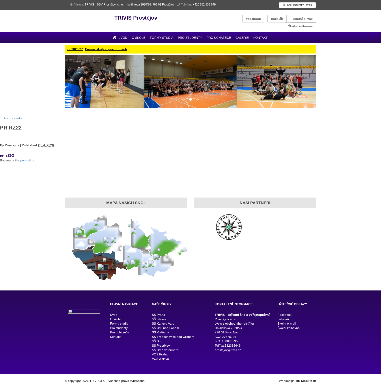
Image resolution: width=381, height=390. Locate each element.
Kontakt (260, 37)
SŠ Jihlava (159, 329)
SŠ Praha (158, 324)
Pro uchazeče (219, 37)
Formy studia (161, 37)
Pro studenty (190, 37)
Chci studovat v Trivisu (299, 5)
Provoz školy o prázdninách (83, 49)
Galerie (242, 37)
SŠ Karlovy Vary (163, 333)
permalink (27, 170)
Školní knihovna (300, 26)
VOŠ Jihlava (160, 368)
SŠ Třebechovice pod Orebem (173, 346)
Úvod (122, 37)
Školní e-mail (303, 18)
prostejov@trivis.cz (228, 360)
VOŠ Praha (160, 364)
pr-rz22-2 (7, 165)
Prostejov (12, 155)
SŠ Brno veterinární (165, 360)
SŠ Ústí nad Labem (165, 338)
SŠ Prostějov (161, 355)
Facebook (253, 18)
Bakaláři (277, 18)
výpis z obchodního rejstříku (234, 333)
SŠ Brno (157, 351)
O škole (138, 37)
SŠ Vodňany (160, 342)
